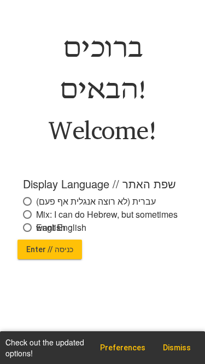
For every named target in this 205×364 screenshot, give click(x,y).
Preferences (122, 347)
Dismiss (177, 347)
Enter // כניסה (49, 249)
